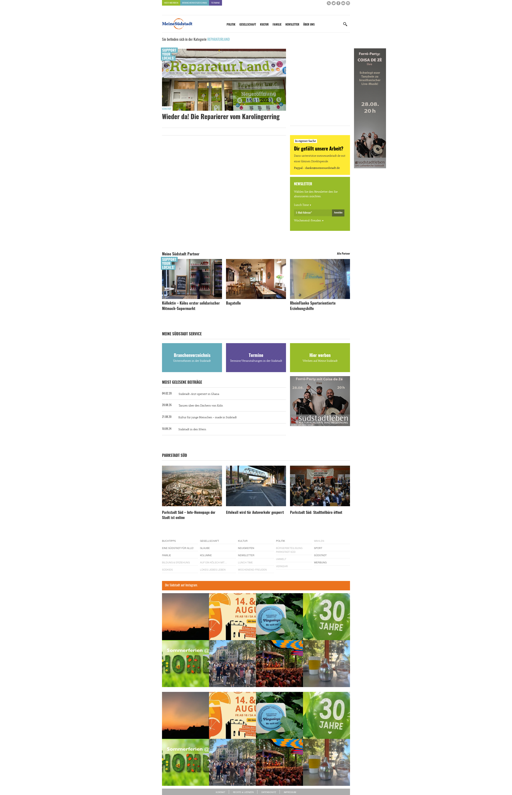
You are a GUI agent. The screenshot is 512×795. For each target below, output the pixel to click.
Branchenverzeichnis (194, 2)
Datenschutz (268, 792)
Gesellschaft (247, 24)
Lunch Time (301, 205)
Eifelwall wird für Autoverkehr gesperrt (255, 513)
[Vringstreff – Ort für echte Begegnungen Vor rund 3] (326, 616)
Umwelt (281, 559)
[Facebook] (338, 4)
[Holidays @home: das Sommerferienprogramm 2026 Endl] (185, 663)
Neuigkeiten (246, 548)
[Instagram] (348, 4)
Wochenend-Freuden (307, 220)
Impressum (290, 792)
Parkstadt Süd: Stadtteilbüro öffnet (316, 513)
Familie (277, 24)
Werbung (320, 562)
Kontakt (220, 792)
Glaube (205, 548)
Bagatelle (233, 303)
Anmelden (338, 212)
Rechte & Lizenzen (243, 792)
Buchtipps (169, 540)
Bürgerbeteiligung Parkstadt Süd (289, 549)
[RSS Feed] (329, 4)
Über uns (309, 24)
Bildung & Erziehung (176, 562)
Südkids (167, 569)
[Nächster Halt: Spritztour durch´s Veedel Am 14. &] (232, 616)
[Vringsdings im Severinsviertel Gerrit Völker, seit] (279, 616)
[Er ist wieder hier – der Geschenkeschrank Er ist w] (326, 663)
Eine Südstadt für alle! (178, 548)
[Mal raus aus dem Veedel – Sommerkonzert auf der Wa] (279, 663)
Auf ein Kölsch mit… (213, 562)
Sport (318, 548)
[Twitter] (334, 4)
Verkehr (282, 566)
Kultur (264, 24)
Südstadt (166, 109)
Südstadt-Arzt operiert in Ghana (199, 394)
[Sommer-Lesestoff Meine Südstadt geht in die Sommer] (185, 616)
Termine (215, 2)
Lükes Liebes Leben (213, 569)
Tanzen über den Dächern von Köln (201, 405)
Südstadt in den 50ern (192, 429)
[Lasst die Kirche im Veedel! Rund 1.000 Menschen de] (232, 663)
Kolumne (206, 555)
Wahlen (319, 540)
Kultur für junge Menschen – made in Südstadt (207, 417)
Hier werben (171, 2)
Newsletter (292, 24)
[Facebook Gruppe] (343, 4)
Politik (231, 24)
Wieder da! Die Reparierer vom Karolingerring (221, 117)
